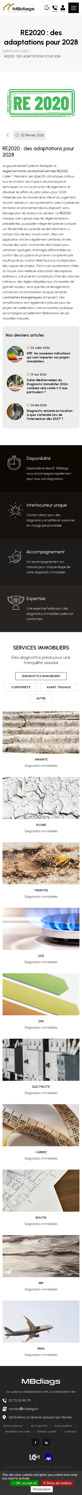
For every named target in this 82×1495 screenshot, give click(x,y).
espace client (47, 1431)
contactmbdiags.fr (23, 1409)
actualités (39, 1425)
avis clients (63, 1425)
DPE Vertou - (46, 1467)
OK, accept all (26, 1483)
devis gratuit (13, 1425)
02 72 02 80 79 (19, 1400)
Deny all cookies (58, 1483)
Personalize (42, 1489)
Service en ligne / (16, 51)
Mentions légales (64, 1467)
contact (70, 1431)
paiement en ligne (17, 1431)
